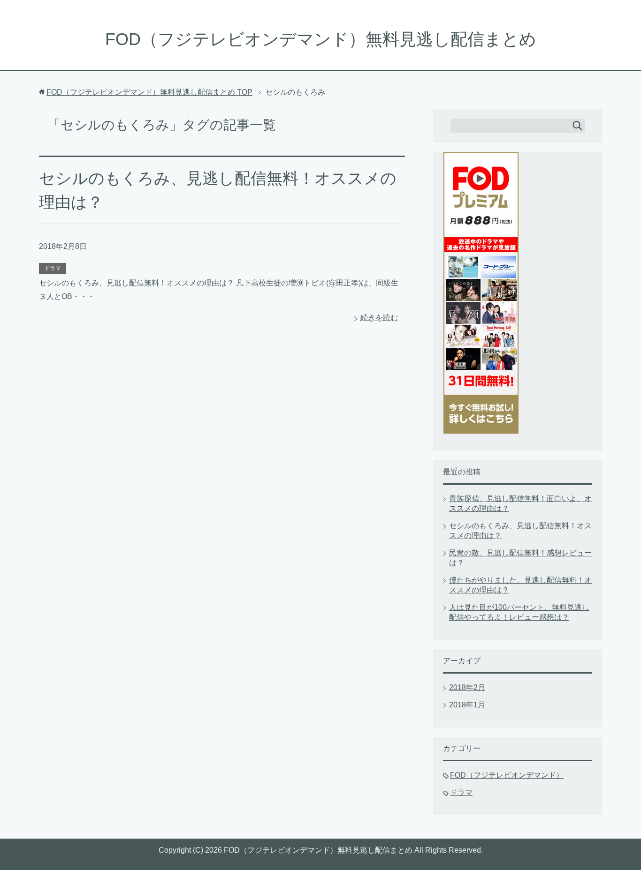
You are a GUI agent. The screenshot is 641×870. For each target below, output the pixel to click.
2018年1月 (467, 705)
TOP (149, 92)
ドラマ (52, 268)
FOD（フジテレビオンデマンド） (507, 775)
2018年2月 (467, 687)
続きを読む (379, 318)
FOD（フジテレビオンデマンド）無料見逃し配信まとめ (320, 39)
